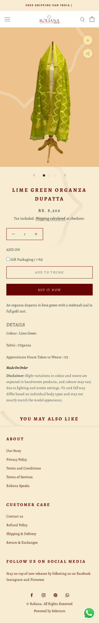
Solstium (58, 610)
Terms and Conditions (23, 468)
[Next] (65, 175)
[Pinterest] (55, 595)
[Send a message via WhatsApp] (89, 613)
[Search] (82, 19)
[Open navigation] (7, 19)
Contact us (14, 516)
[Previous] (34, 175)
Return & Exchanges (22, 542)
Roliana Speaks (18, 485)
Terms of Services (19, 477)
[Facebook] (32, 595)
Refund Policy (16, 525)
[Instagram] (43, 595)
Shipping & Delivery (21, 533)
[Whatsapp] (67, 595)
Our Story (13, 450)
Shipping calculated (50, 218)
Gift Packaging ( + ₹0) (27, 259)
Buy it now (49, 290)
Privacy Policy (16, 459)
